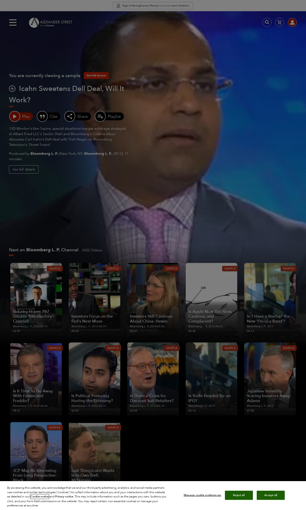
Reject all (239, 495)
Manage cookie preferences (202, 495)
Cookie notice (39, 497)
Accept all (270, 495)
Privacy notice (64, 497)
